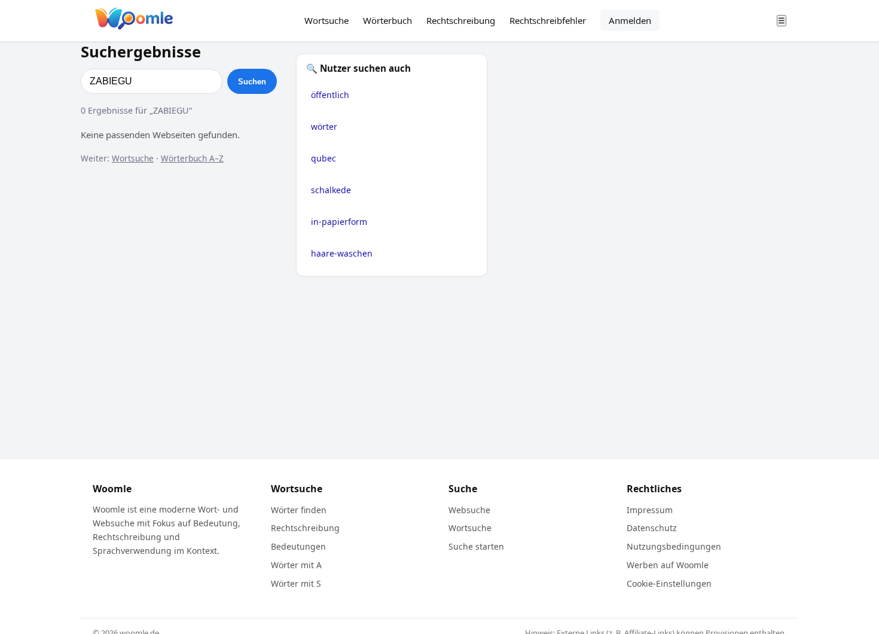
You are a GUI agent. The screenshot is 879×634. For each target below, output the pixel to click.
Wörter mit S (296, 583)
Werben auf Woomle (668, 565)
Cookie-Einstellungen (669, 583)
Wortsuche (326, 20)
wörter (324, 126)
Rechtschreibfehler (547, 20)
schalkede (331, 190)
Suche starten (476, 546)
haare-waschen (342, 253)
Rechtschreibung (460, 20)
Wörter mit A (296, 565)
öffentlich (330, 94)
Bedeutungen (298, 546)
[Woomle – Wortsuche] (134, 20)
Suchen (252, 81)
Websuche (469, 510)
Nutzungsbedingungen (674, 546)
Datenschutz (652, 528)
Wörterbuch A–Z (192, 158)
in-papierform (339, 221)
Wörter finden (298, 510)
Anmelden (630, 20)
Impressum (650, 510)
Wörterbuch (387, 20)
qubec (323, 158)
